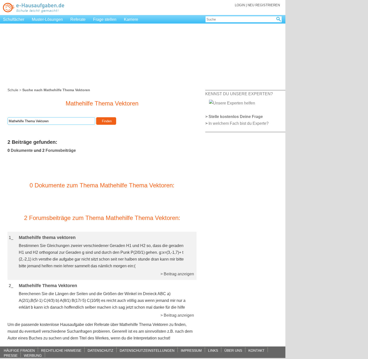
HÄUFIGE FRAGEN (19, 350)
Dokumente (22, 150)
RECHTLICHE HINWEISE (61, 350)
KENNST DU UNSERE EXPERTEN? (239, 94)
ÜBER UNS (233, 350)
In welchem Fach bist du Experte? (239, 123)
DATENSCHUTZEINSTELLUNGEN (147, 350)
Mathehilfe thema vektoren (47, 237)
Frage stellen (104, 19)
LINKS (213, 350)
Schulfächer (13, 19)
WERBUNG (33, 355)
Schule (13, 90)
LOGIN (240, 5)
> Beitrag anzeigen (177, 274)
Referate (78, 19)
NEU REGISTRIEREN (264, 5)
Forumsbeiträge (61, 150)
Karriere (131, 19)
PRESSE (11, 355)
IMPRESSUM (191, 350)
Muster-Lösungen (47, 19)
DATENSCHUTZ (100, 350)
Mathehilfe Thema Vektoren (48, 285)
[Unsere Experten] (232, 103)
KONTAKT (256, 350)
